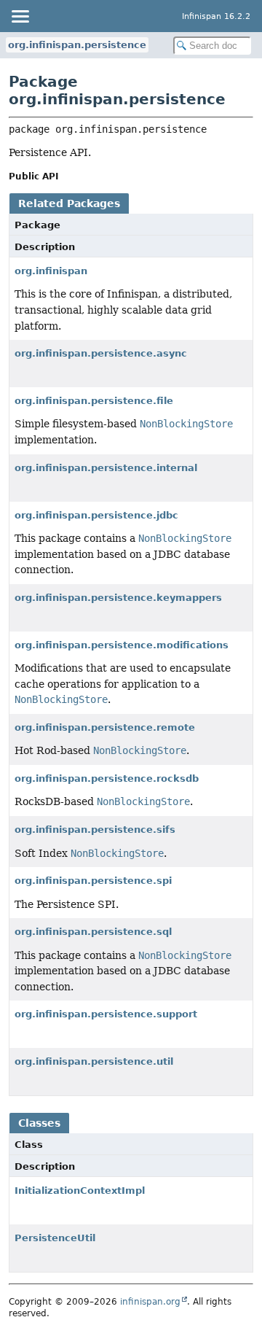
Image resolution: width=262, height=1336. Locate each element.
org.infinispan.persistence (77, 44)
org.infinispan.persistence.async (101, 353)
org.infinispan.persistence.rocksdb (107, 778)
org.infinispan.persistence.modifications (122, 645)
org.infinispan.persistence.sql (93, 931)
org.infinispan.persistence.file (94, 400)
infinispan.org (150, 1302)
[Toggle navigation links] (19, 16)
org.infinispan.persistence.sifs (95, 829)
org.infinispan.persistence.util (94, 1061)
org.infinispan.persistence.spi (93, 880)
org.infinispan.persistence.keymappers (118, 597)
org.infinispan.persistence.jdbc (96, 515)
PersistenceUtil (55, 1237)
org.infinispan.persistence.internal (106, 467)
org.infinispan (51, 270)
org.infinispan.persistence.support (106, 1014)
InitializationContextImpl (80, 1190)
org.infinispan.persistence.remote (105, 727)
